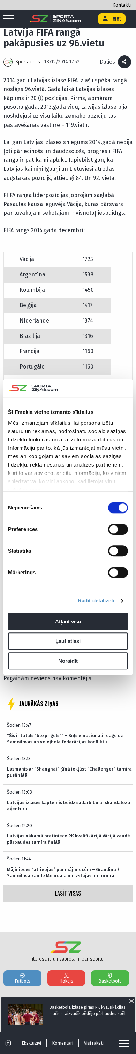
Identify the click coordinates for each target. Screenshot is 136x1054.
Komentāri (62, 1043)
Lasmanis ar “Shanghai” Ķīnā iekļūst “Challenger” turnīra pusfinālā (69, 772)
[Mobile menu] (10, 19)
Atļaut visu (68, 621)
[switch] (118, 529)
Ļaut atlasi (68, 641)
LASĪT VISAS (68, 893)
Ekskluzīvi (31, 1043)
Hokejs (66, 981)
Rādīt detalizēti (96, 601)
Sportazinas (27, 62)
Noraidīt (68, 661)
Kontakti (121, 5)
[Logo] (55, 19)
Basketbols (110, 981)
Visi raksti (94, 1043)
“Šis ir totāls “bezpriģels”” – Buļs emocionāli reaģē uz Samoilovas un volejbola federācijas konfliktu (65, 738)
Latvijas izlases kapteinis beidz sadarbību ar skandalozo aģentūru (68, 805)
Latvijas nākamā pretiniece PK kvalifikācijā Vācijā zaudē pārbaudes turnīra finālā (68, 839)
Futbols (22, 981)
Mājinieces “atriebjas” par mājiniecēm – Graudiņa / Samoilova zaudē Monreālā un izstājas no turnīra (63, 872)
